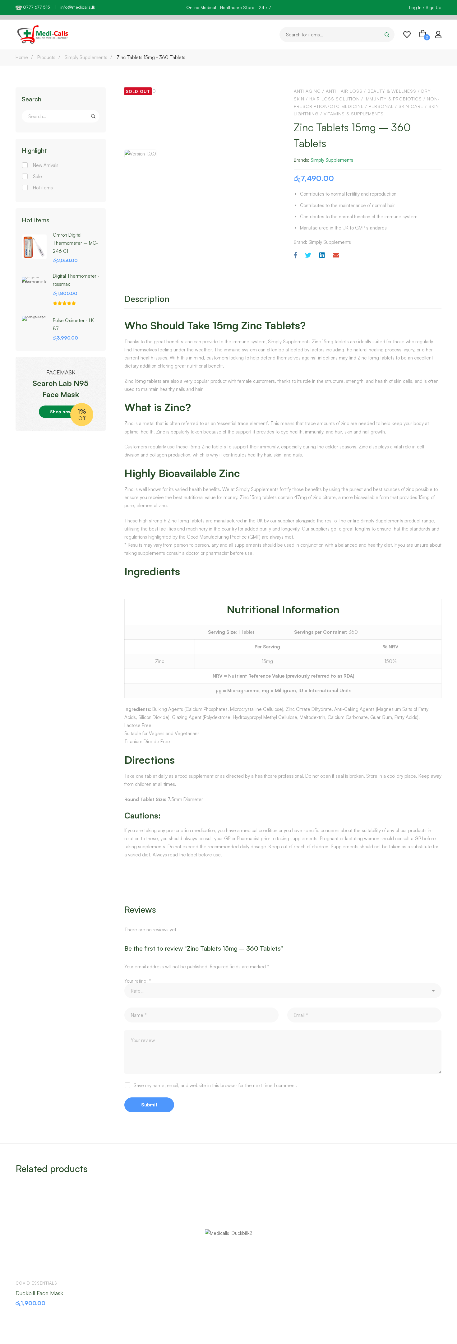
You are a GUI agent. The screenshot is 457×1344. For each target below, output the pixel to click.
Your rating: (137, 981)
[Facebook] (295, 255)
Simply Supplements (86, 57)
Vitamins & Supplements (354, 113)
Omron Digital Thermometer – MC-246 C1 (75, 243)
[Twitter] (308, 255)
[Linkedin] (322, 255)
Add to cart (26, 1265)
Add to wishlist (44, 1265)
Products (46, 57)
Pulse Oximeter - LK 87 (73, 324)
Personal (381, 106)
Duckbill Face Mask (39, 1292)
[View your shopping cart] (423, 34)
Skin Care (411, 106)
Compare (62, 1265)
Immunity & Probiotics (393, 98)
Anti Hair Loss (344, 91)
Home (22, 57)
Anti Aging (307, 91)
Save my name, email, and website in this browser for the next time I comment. (215, 1085)
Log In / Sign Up (425, 7)
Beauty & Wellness (391, 91)
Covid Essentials (36, 1283)
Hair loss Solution (334, 98)
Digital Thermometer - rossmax (76, 280)
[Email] (336, 255)
